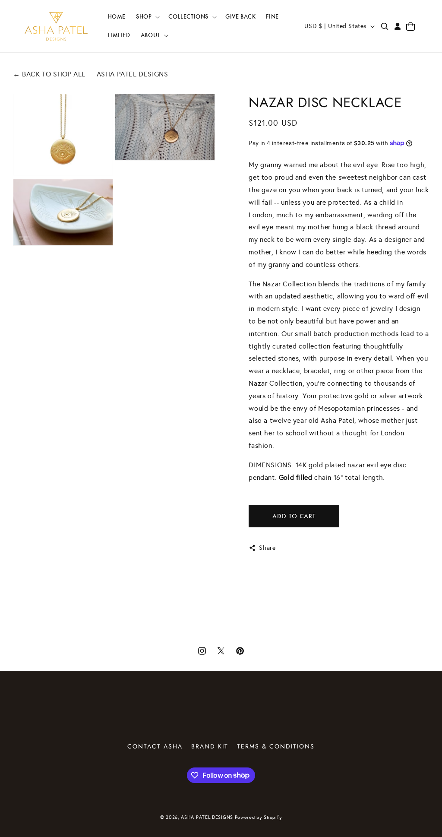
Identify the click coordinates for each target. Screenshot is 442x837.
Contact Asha (155, 746)
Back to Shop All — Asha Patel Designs (90, 74)
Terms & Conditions (276, 746)
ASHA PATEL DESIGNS (207, 817)
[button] (147, 17)
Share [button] (267, 548)
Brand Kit (209, 746)
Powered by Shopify (258, 817)
